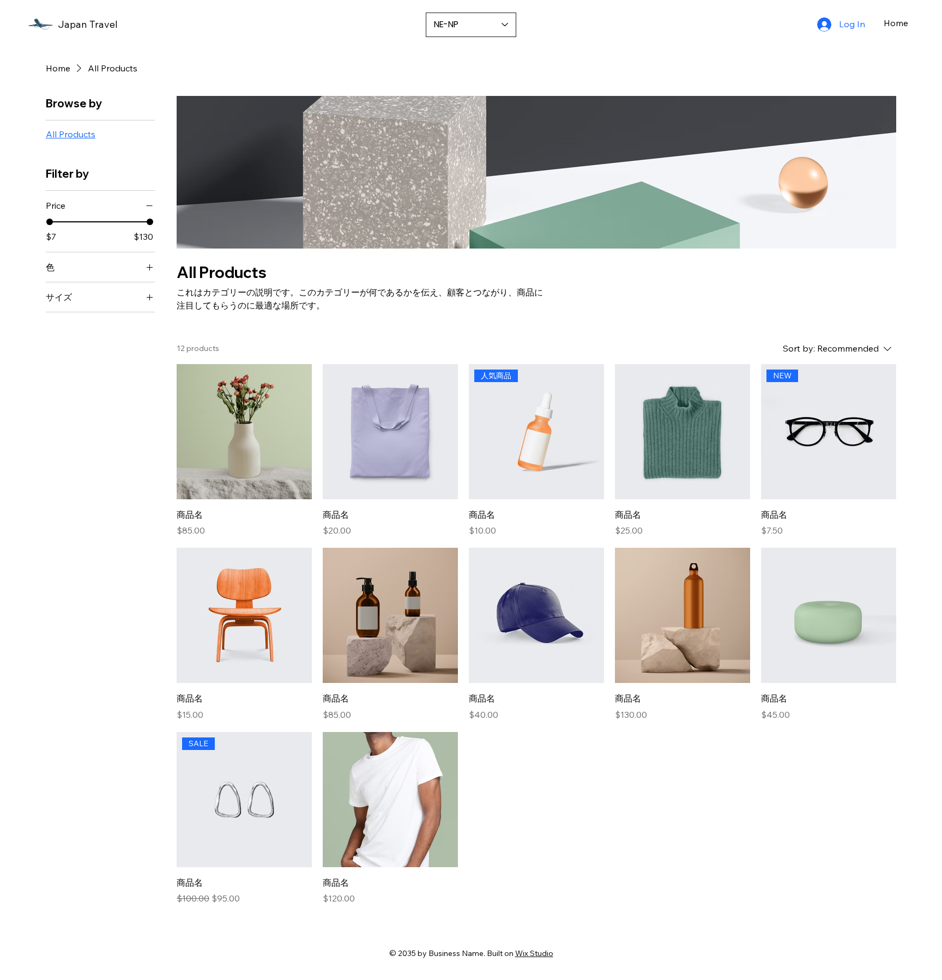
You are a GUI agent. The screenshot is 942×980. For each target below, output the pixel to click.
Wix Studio (534, 953)
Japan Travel (88, 24)
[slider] (49, 221)
